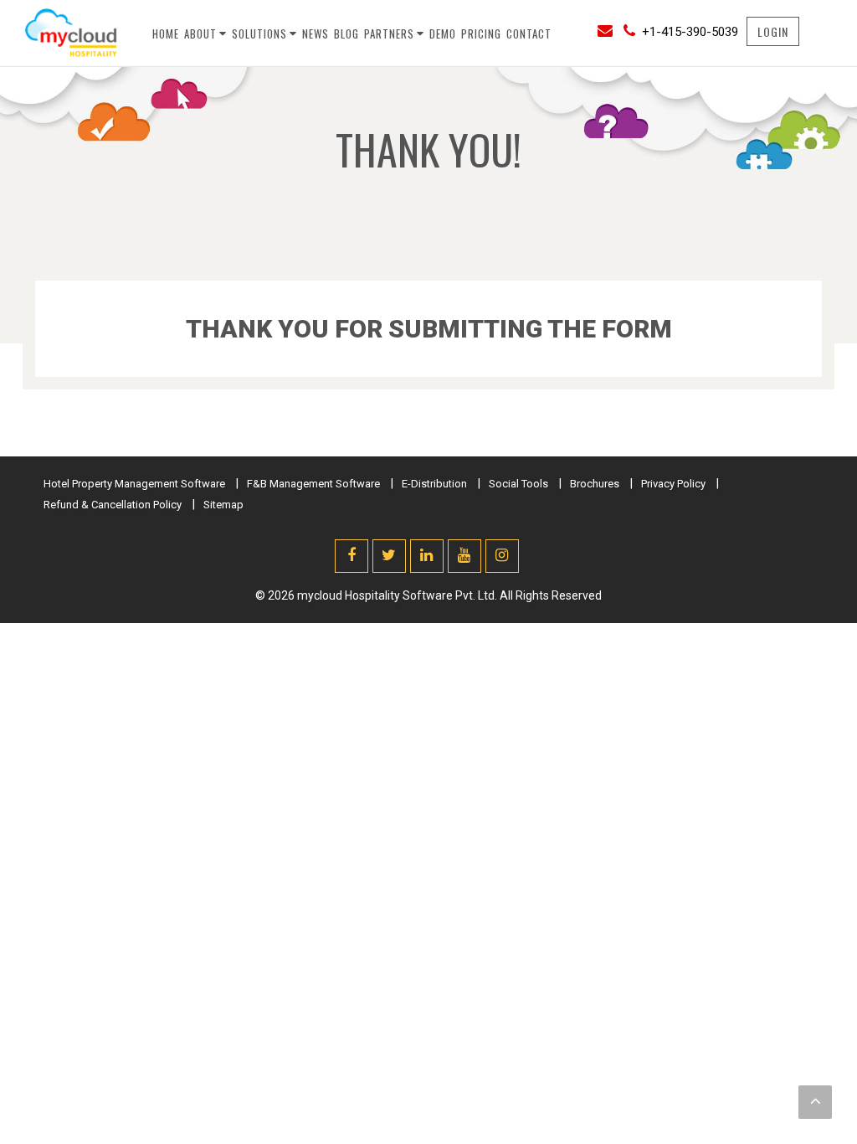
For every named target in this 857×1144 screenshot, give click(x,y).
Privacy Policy (673, 483)
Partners (389, 33)
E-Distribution (434, 483)
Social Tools (518, 483)
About (200, 33)
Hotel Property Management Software (134, 483)
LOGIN (772, 31)
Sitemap (223, 504)
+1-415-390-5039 (690, 31)
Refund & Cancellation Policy (113, 504)
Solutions (259, 33)
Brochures (594, 483)
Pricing (481, 33)
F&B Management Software (313, 483)
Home (165, 33)
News (315, 33)
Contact (529, 33)
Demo (442, 33)
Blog (346, 33)
